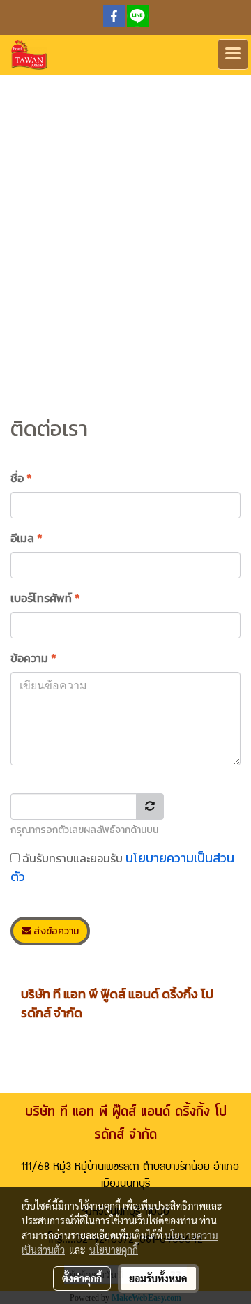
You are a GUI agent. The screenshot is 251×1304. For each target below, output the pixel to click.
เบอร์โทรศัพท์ (45, 598)
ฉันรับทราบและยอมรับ (122, 867)
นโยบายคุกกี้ (113, 1249)
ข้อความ (33, 658)
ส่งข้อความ (55, 931)
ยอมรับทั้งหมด (158, 1278)
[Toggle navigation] (233, 54)
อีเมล (26, 538)
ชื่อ (21, 478)
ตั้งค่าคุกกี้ (82, 1278)
